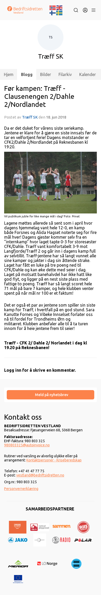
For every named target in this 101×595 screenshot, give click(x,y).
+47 (21, 471)
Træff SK (30, 117)
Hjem (8, 74)
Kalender (87, 74)
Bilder (45, 74)
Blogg (27, 74)
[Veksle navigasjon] (93, 10)
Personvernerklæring (21, 489)
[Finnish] (52, 12)
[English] (59, 7)
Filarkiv (65, 74)
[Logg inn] (85, 10)
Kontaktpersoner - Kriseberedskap (54, 460)
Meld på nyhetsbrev (51, 395)
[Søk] (76, 10)
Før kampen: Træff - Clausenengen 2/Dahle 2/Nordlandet (39, 96)
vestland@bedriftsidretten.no (40, 475)
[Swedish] (59, 12)
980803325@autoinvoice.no (27, 445)
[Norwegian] (52, 7)
